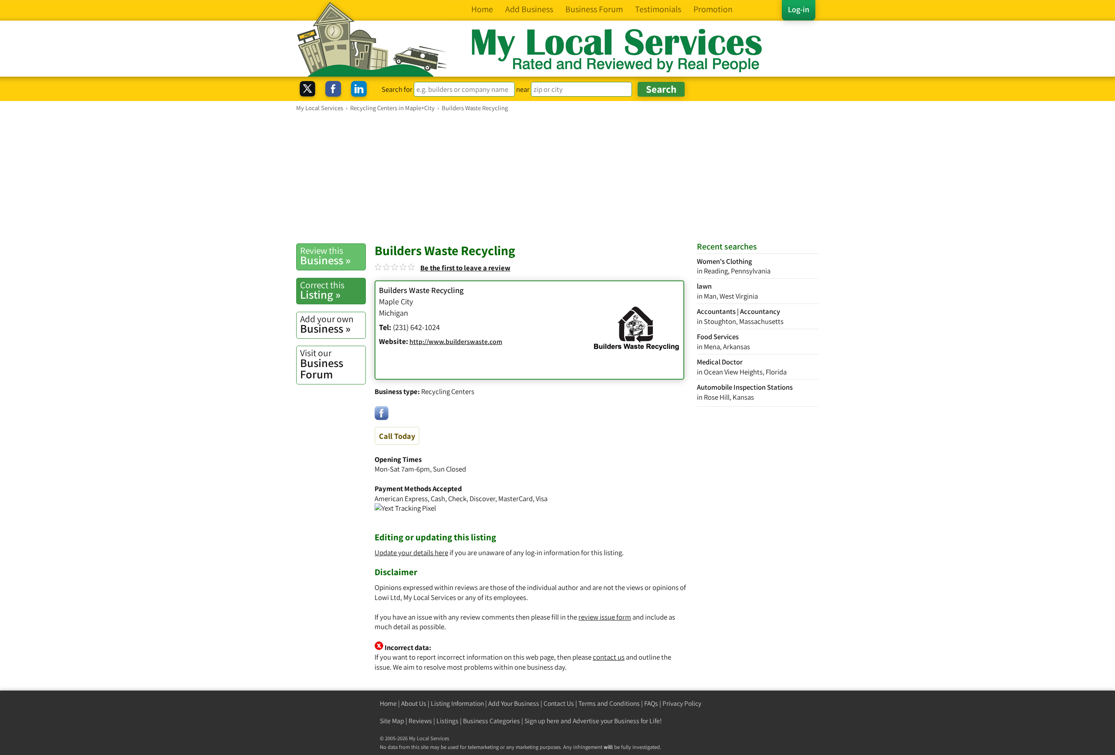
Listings (447, 721)
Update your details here (411, 552)
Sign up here (541, 721)
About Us (413, 703)
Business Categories (491, 721)
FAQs (651, 703)
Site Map (392, 721)
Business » (325, 256)
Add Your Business (513, 703)
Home (388, 703)
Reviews (420, 721)
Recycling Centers (447, 391)
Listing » (322, 290)
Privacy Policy (681, 703)
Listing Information (457, 703)
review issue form (604, 617)
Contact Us (559, 703)
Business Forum (321, 364)
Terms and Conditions (609, 703)
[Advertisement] (557, 177)
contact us (609, 657)
